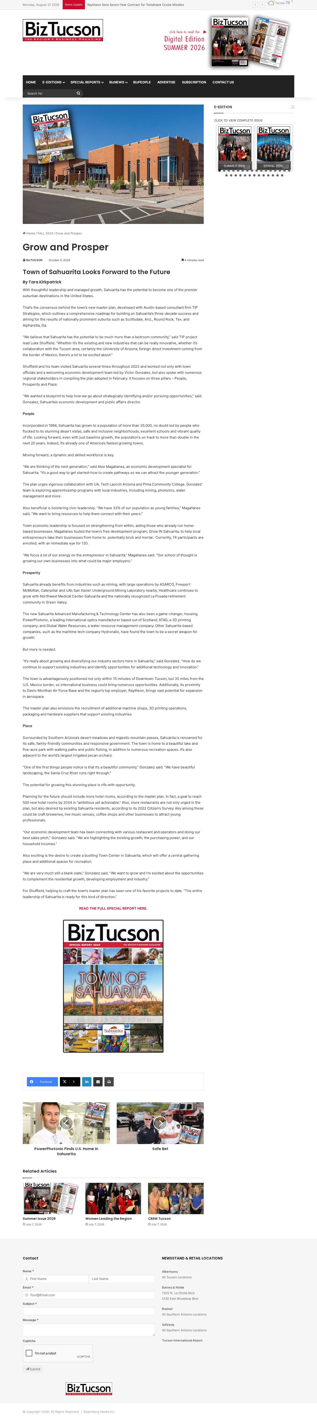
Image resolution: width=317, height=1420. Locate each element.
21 (245, 175)
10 (261, 170)
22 (250, 175)
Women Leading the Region (108, 1218)
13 (275, 170)
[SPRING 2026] (273, 148)
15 (284, 170)
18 (231, 175)
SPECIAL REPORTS (85, 82)
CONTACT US (223, 82)
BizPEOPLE (142, 82)
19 (236, 175)
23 (254, 175)
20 (240, 175)
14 (280, 170)
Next (288, 147)
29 (282, 175)
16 (289, 170)
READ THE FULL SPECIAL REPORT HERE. (113, 908)
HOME (31, 82)
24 (259, 175)
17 (226, 175)
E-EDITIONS (51, 82)
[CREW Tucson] (176, 1198)
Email (27, 1287)
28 (277, 175)
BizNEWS (116, 82)
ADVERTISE (166, 82)
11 (266, 170)
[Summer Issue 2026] (50, 1198)
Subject (28, 1303)
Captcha (29, 1341)
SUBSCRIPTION (194, 82)
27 (273, 175)
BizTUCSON (34, 260)
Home (30, 233)
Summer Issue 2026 (39, 1218)
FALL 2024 (45, 233)
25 (263, 175)
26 (268, 175)
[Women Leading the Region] (113, 1198)
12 (270, 170)
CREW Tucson (159, 1218)
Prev (221, 147)
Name (27, 1271)
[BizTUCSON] (63, 30)
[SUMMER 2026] (235, 148)
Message (29, 1320)
